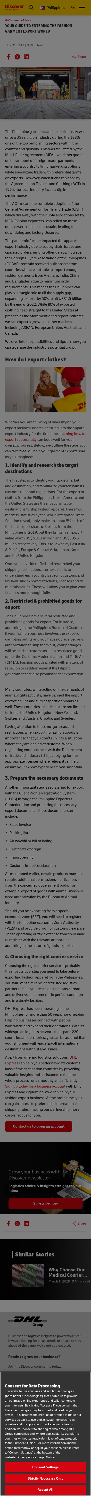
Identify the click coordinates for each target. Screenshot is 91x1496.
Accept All (45, 1489)
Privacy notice (26, 1457)
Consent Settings (45, 1467)
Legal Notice (46, 1457)
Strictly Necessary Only (45, 1478)
